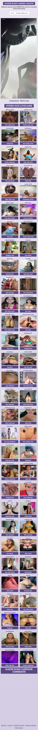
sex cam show (10, 572)
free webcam (10, 404)
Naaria (28, 575)
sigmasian (28, 277)
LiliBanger (28, 203)
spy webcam (10, 386)
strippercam (28, 348)
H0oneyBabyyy (10, 650)
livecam (9, 628)
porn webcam (28, 497)
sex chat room (28, 386)
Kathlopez (28, 128)
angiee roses (28, 110)
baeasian (28, 557)
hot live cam (28, 367)
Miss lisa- (10, 259)
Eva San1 (10, 221)
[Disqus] (19, 699)
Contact (10, 725)
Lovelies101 (10, 277)
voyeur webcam (10, 479)
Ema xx (28, 538)
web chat (28, 423)
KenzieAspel (10, 445)
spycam (28, 479)
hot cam (10, 237)
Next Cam (24, 101)
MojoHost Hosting (19, 725)
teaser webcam (10, 162)
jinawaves (10, 147)
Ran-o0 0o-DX (28, 165)
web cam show (28, 404)
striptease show (28, 199)
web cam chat (28, 162)
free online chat (28, 143)
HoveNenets (10, 557)
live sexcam (10, 535)
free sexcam (10, 293)
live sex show (9, 181)
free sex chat (10, 460)
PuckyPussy (10, 464)
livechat (9, 367)
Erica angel (10, 165)
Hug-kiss (10, 426)
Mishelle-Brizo (10, 314)
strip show (28, 516)
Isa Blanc (10, 352)
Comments (14, 101)
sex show (28, 255)
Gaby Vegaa (10, 203)
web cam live (10, 665)
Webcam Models (31, 725)
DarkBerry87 (28, 333)
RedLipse (28, 501)
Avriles (10, 575)
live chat (28, 311)
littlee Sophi (10, 110)
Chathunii (28, 445)
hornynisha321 (10, 296)
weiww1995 (28, 352)
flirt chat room (10, 311)
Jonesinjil (28, 482)
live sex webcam (9, 442)
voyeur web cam (28, 237)
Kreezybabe (10, 128)
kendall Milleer (28, 370)
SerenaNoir (28, 631)
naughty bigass (28, 650)
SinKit (10, 501)
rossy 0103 (28, 184)
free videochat (10, 125)
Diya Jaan (10, 333)
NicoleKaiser (10, 631)
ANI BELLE (10, 538)
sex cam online (10, 218)
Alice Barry (9, 370)
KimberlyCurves (10, 408)
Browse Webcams (22, 13)
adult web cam (10, 199)
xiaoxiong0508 (28, 464)
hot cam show (28, 293)
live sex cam (10, 647)
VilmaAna (10, 594)
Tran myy (28, 594)
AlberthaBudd (9, 240)
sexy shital (9, 389)
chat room (28, 553)
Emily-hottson (28, 613)
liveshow (28, 460)
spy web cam (10, 516)
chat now (10, 348)
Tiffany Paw (28, 426)
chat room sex (10, 423)
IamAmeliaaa (10, 519)
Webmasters (19, 728)
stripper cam (10, 255)
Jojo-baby (10, 184)
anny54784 (28, 389)
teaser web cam (28, 125)
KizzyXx (28, 240)
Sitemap (3, 725)
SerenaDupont (28, 296)
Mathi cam (28, 147)
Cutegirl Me (28, 519)
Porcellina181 (28, 221)
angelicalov (28, 408)
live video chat (10, 330)
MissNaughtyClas (28, 314)
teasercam (28, 572)
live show (10, 553)
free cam (28, 628)
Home (12, 13)
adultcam (10, 143)
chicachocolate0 (9, 613)
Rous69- (28, 259)
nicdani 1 (10, 482)
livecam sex (10, 274)
